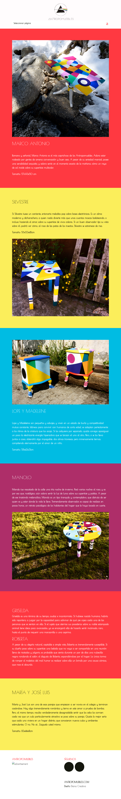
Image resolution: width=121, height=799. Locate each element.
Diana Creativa (78, 786)
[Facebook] (69, 767)
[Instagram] (79, 767)
